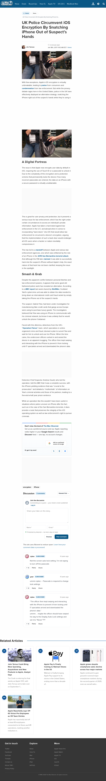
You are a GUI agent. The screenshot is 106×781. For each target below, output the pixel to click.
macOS (56, 762)
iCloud (56, 765)
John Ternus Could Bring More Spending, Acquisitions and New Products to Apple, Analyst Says (19, 669)
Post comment (61, 537)
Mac (31, 755)
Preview (49, 537)
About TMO (9, 765)
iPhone (36, 487)
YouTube (8, 755)
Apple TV (51, 3)
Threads (8, 758)
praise (44, 85)
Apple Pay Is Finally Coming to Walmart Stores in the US (55, 667)
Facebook (8, 752)
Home (27, 13)
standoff (39, 249)
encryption (27, 487)
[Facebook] (65, 451)
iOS (55, 758)
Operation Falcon (30, 328)
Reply (34, 568)
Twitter (7, 749)
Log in (33, 505)
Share (40, 568)
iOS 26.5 (61, 3)
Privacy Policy (9, 768)
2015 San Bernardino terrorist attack (53, 256)
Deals (24, 3)
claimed (47, 259)
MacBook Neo (72, 3)
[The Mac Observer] (7, 4)
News (17, 3)
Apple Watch (58, 752)
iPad (31, 762)
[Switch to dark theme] (98, 3)
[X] (54, 451)
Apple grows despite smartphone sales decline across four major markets (91, 667)
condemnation (28, 88)
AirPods (32, 765)
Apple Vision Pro (60, 749)
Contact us (8, 762)
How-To (43, 3)
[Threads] (59, 451)
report (30, 289)
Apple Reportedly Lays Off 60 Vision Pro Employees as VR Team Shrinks (19, 713)
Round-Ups (33, 3)
